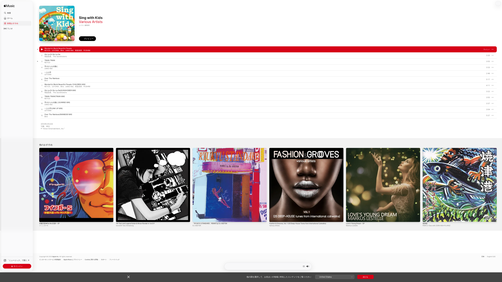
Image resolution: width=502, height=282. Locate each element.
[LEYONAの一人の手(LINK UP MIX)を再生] (41, 109)
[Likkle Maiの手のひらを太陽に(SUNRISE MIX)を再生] (41, 103)
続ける (365, 277)
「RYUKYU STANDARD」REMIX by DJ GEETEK (211, 149)
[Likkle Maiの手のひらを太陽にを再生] (41, 67)
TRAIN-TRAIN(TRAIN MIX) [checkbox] (54, 96)
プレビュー (486, 49)
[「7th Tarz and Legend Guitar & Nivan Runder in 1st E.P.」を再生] (119, 219)
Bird (62, 50)
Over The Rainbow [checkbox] (51, 78)
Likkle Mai (69, 50)
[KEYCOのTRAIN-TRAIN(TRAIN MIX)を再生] (41, 97)
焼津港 (425, 149)
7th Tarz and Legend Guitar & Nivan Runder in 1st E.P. (138, 149)
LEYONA (55, 50)
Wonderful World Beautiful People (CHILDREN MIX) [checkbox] (64, 84)
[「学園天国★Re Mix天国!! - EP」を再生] (42, 219)
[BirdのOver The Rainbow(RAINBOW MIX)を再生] (41, 115)
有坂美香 (78, 50)
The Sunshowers (60, 56)
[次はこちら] (303, 266)
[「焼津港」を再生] (426, 219)
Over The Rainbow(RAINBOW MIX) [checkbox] (58, 114)
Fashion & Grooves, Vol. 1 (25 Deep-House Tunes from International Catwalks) (301, 149)
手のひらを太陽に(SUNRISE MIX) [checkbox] (57, 102)
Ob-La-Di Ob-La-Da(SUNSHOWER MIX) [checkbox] (60, 90)
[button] (17, 13)
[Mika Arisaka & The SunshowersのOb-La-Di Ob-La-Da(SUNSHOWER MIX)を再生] (41, 91)
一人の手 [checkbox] (47, 72)
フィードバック (114, 259)
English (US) (491, 256)
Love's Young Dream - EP (356, 149)
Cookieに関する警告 (91, 259)
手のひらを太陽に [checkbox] (51, 66)
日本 (482, 256)
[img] (9, 5)
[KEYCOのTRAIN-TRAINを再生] (41, 61)
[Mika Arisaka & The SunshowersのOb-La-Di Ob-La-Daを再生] (41, 55)
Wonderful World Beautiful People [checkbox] (58, 48)
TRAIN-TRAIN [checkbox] (49, 60)
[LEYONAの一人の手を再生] (41, 73)
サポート (104, 259)
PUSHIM (87, 50)
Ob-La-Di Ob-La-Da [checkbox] (52, 54)
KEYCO (47, 50)
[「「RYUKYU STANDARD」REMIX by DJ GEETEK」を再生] (196, 219)
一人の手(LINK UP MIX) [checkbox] (53, 108)
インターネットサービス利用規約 (50, 259)
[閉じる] (128, 277)
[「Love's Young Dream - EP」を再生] (349, 219)
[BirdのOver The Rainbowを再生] (41, 79)
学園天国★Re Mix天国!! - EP (50, 149)
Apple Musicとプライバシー (73, 259)
